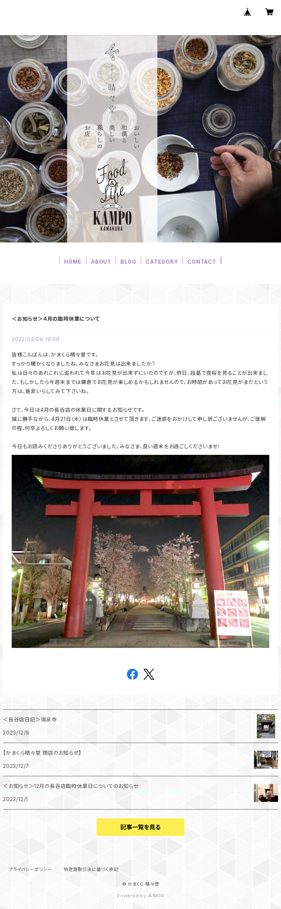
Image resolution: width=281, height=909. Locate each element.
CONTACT (201, 262)
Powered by (132, 895)
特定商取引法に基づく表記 (91, 869)
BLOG (128, 262)
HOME (72, 262)
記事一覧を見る (140, 827)
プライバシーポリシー (30, 869)
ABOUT (101, 262)
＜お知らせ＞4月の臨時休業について (56, 319)
